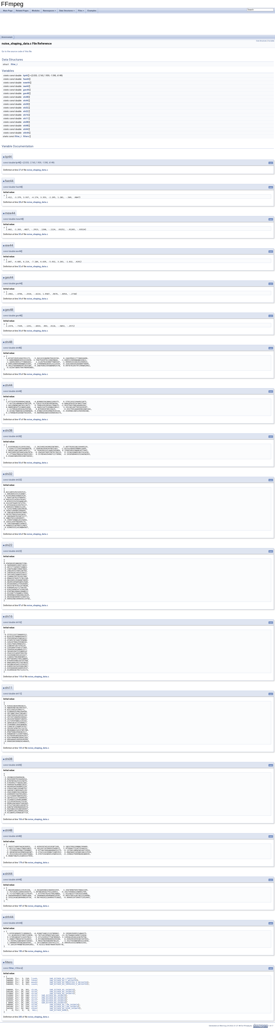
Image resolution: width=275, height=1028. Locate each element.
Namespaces (48, 11)
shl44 (25, 129)
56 (19, 463)
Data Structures (66, 11)
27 (19, 170)
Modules (36, 11)
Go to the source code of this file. (17, 51)
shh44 (26, 133)
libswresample (7, 37)
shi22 (25, 111)
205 (20, 1017)
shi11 (25, 118)
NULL (34, 1010)
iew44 (26, 86)
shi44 (25, 100)
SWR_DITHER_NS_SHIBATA (62, 990)
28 (19, 202)
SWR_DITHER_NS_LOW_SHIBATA (64, 1005)
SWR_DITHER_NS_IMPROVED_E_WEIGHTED (68, 984)
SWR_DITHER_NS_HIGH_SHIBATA (64, 1008)
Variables (271, 41)
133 (20, 748)
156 (20, 819)
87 (19, 605)
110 (20, 676)
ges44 (26, 90)
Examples (92, 11)
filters (26, 136)
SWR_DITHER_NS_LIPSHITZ (62, 978)
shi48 (25, 97)
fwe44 (26, 79)
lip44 (25, 75)
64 (19, 534)
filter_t (14, 64)
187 (20, 906)
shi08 (25, 122)
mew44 (26, 83)
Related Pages (22, 11)
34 (19, 299)
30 (19, 234)
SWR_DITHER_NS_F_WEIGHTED (63, 980)
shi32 (25, 108)
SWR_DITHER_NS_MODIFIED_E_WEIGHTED (68, 982)
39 (19, 374)
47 (19, 419)
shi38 (25, 104)
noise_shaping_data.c (37, 170)
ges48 (26, 93)
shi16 (25, 115)
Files (80, 11)
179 (20, 862)
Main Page (7, 11)
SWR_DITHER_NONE (58, 1010)
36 (19, 331)
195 (20, 951)
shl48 (25, 125)
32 (19, 266)
